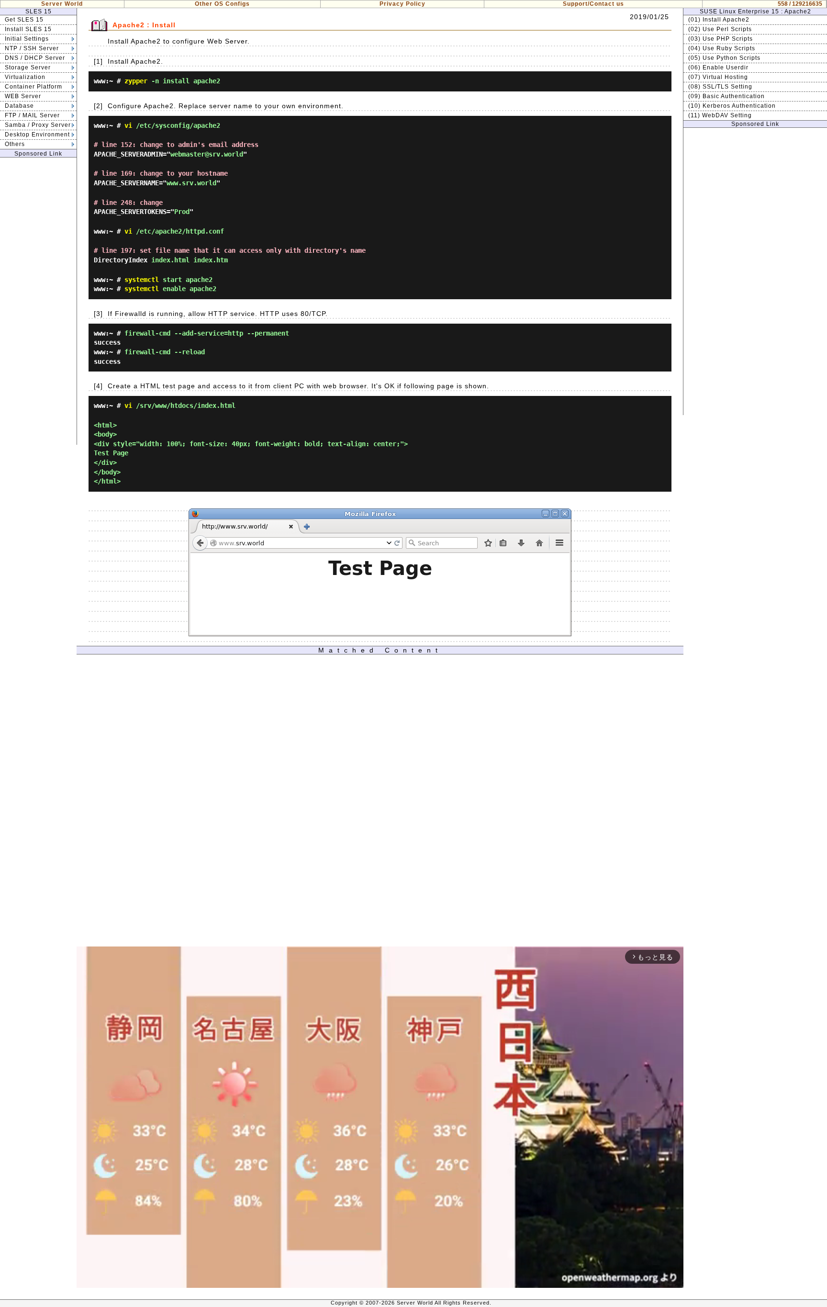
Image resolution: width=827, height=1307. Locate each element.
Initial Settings (27, 38)
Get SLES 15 (24, 19)
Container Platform (33, 86)
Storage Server (28, 67)
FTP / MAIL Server (32, 115)
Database (19, 105)
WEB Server (23, 96)
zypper (135, 81)
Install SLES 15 (28, 29)
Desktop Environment (37, 134)
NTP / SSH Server (32, 48)
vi (128, 125)
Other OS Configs (222, 3)
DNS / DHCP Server (35, 58)
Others (15, 144)
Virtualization (25, 77)
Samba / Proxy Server (38, 125)
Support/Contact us (593, 3)
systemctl (141, 279)
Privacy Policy (402, 3)
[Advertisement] (38, 301)
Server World (62, 3)
